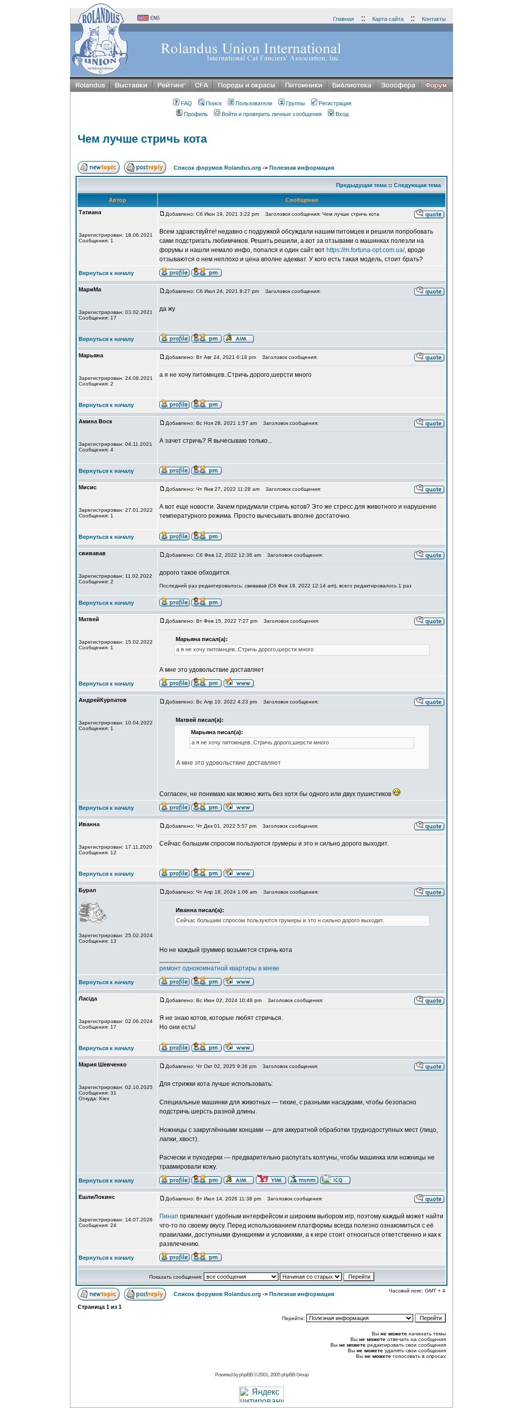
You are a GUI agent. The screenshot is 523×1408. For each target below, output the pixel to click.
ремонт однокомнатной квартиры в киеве (219, 968)
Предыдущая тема (361, 185)
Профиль (196, 114)
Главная (343, 19)
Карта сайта (387, 19)
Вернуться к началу (106, 273)
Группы (295, 103)
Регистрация (335, 103)
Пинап (168, 1216)
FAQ (186, 103)
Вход (342, 114)
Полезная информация (301, 168)
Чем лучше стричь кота (142, 138)
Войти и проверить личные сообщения (272, 114)
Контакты (434, 19)
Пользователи (253, 103)
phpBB (246, 1374)
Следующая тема (417, 185)
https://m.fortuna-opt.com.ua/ (365, 250)
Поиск (214, 103)
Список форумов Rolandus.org (217, 168)
